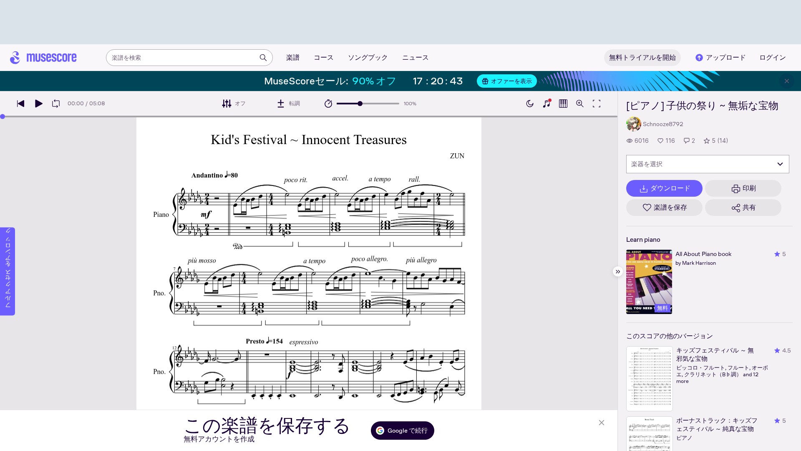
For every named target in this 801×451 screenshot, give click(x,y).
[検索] (263, 58)
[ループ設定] (56, 103)
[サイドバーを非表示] (618, 271)
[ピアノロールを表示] (563, 103)
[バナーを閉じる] (786, 81)
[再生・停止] (38, 103)
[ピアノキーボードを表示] (546, 103)
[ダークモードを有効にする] (529, 103)
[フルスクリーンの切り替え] (596, 103)
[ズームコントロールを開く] (580, 103)
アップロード (726, 57)
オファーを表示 (511, 81)
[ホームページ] (43, 57)
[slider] (360, 103)
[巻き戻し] (21, 103)
